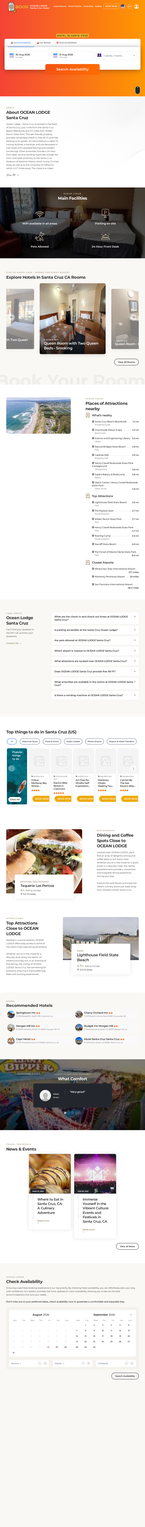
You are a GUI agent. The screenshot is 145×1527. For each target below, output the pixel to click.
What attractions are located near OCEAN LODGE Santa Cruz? (90, 661)
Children (102, 1363)
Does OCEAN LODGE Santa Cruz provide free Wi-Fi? (85, 671)
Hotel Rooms (60, 6)
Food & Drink (52, 741)
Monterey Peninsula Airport (109, 576)
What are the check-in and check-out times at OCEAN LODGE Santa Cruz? (91, 618)
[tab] (95, 618)
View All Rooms (126, 362)
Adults (58, 1363)
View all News (127, 1246)
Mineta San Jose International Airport (114, 568)
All (12, 741)
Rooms (15, 1363)
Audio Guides (73, 741)
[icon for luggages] (123, 6)
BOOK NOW (111, 6)
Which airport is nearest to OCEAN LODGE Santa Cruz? (86, 650)
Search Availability (72, 69)
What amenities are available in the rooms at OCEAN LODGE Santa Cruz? (93, 683)
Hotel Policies (75, 6)
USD (129, 6)
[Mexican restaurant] (44, 857)
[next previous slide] (11, 317)
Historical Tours (30, 741)
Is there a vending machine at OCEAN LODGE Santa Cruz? (88, 695)
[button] (78, 828)
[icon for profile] (136, 6)
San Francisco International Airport (113, 584)
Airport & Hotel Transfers (121, 741)
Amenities (88, 6)
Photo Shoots (95, 741)
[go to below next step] (138, 90)
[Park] (101, 936)
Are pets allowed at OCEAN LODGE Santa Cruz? (82, 640)
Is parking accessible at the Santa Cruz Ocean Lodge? (86, 630)
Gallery (98, 6)
